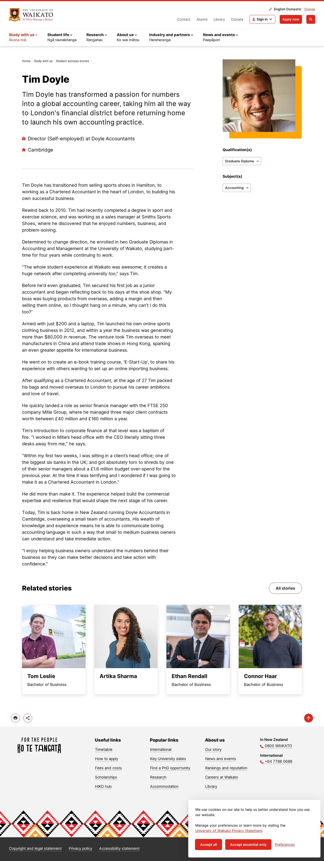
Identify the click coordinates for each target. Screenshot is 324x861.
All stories (285, 588)
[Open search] (310, 19)
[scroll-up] (308, 718)
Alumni (202, 19)
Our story (213, 749)
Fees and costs (108, 768)
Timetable (103, 749)
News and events (220, 759)
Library (219, 19)
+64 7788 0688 (278, 761)
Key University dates (168, 759)
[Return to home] (31, 14)
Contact (183, 19)
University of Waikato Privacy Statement (228, 830)
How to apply (106, 759)
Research (158, 777)
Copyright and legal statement (35, 848)
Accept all (208, 844)
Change (309, 9)
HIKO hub (103, 786)
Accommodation (164, 786)
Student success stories (72, 60)
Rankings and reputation (226, 768)
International (160, 749)
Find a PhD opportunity (170, 768)
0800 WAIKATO (278, 746)
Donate (237, 19)
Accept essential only (248, 844)
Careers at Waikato (221, 777)
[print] (15, 718)
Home (26, 60)
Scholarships (106, 777)
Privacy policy (80, 848)
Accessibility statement (119, 848)
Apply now (290, 19)
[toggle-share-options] (27, 718)
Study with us (43, 60)
